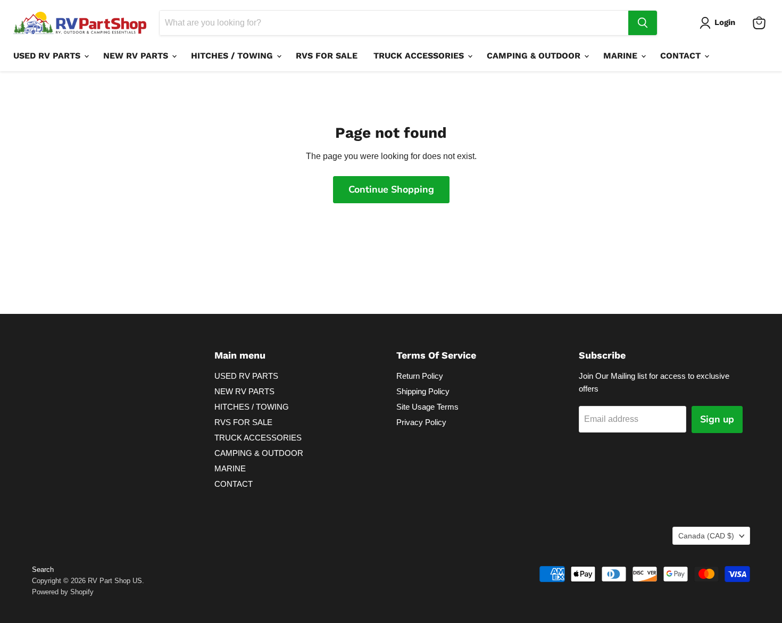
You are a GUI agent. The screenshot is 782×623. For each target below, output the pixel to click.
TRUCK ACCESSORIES (420, 56)
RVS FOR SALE (326, 56)
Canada (706, 535)
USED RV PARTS (48, 56)
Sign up (717, 419)
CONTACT (681, 56)
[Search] (642, 23)
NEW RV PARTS (137, 56)
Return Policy (419, 375)
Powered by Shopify (63, 592)
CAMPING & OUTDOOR (535, 56)
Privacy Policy (421, 422)
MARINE (621, 56)
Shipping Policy (423, 391)
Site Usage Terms (427, 406)
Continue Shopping (391, 189)
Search (43, 570)
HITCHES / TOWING (233, 56)
